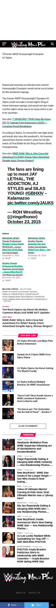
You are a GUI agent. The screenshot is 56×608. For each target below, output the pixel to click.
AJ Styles (26, 289)
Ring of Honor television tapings (20, 292)
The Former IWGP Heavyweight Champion (24, 297)
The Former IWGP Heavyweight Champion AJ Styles (25, 300)
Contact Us (34, 593)
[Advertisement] (28, 20)
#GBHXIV (34, 193)
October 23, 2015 (24, 221)
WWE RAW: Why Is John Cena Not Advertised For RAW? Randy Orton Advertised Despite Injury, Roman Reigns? (25, 157)
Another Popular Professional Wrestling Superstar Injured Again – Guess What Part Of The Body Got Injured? (13, 269)
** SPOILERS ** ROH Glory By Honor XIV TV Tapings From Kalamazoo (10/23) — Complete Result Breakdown (26, 123)
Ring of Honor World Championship (21, 294)
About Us (20, 593)
